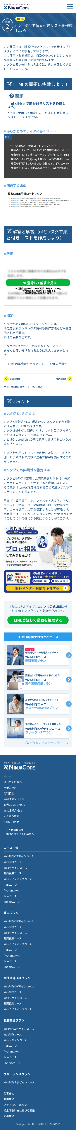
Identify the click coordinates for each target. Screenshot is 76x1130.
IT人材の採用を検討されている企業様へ (20, 832)
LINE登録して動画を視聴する (38, 620)
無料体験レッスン (14, 799)
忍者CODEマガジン (15, 804)
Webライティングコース (18, 879)
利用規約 (9, 1099)
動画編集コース (13, 873)
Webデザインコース (15, 868)
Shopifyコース (12, 902)
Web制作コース (13, 862)
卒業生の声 (10, 787)
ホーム (7, 776)
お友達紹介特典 (13, 810)
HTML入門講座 (57, 363)
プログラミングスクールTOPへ (44, 742)
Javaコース (10, 896)
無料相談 (9, 793)
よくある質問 (11, 816)
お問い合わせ (11, 822)
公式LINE (56, 606)
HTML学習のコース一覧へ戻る (25, 387)
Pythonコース (12, 890)
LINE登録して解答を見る (38, 282)
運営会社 (9, 1093)
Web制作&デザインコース (19, 856)
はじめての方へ (13, 782)
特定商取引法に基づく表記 (19, 1110)
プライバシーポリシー (17, 1105)
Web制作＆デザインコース (19, 1082)
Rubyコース (11, 885)
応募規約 (9, 1116)
